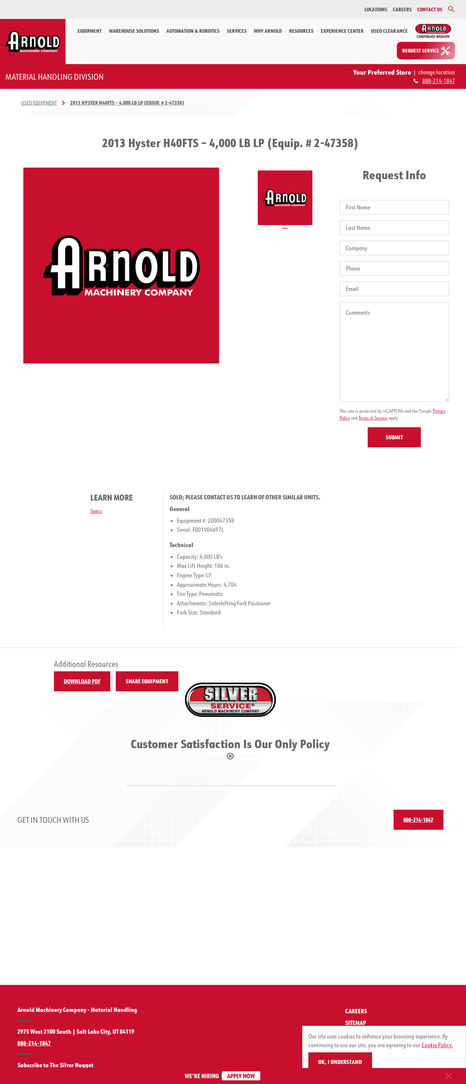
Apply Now (241, 1076)
